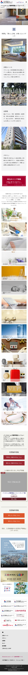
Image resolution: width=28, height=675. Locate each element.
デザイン (4, 638)
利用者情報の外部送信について (14, 670)
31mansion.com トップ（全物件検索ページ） (12, 656)
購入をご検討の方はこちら (14, 463)
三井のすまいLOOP (6, 648)
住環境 (3, 640)
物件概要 (4, 645)
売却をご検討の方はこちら (14, 457)
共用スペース (5, 635)
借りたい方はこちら (14, 521)
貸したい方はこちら (14, 515)
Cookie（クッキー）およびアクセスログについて (14, 668)
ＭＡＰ (3, 643)
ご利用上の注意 (14, 667)
